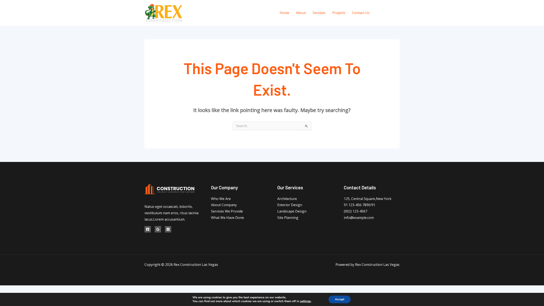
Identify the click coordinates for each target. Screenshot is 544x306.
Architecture (287, 198)
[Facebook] (378, 13)
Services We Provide (227, 211)
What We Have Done (227, 217)
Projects (338, 12)
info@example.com (359, 217)
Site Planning (287, 217)
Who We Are (221, 198)
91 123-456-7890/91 (359, 205)
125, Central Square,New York (367, 198)
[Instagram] (398, 13)
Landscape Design (291, 211)
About (301, 12)
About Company (224, 205)
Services (319, 12)
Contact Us (361, 12)
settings (305, 301)
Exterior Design (289, 205)
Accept (339, 299)
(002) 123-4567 (355, 211)
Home (284, 12)
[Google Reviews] (388, 13)
